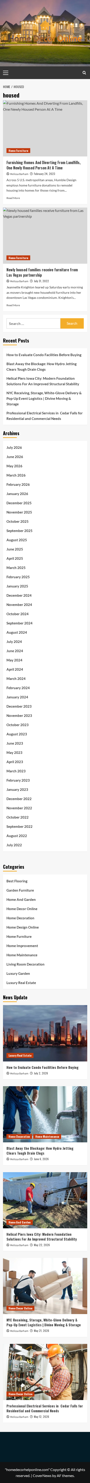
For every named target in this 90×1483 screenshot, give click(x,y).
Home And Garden (21, 899)
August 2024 (16, 632)
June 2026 (14, 457)
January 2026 (17, 494)
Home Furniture (18, 151)
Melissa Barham (19, 174)
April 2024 (14, 669)
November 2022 (19, 808)
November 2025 (19, 512)
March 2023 (16, 771)
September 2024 (19, 623)
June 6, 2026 (41, 1159)
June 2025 (14, 549)
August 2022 (16, 836)
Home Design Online (22, 927)
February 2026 (18, 484)
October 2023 (17, 725)
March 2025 (16, 568)
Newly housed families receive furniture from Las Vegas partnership (42, 272)
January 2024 (17, 697)
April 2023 (14, 762)
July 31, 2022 (41, 281)
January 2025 (17, 586)
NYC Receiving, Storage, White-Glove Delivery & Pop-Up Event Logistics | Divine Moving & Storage (44, 398)
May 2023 (14, 752)
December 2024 (19, 595)
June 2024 (14, 651)
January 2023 (17, 789)
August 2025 (16, 540)
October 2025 (17, 521)
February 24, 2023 (44, 174)
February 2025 (18, 577)
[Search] (84, 73)
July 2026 (14, 447)
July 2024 (14, 641)
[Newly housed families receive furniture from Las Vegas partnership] (45, 236)
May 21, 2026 (41, 1331)
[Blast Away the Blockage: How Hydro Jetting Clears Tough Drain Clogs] (45, 1114)
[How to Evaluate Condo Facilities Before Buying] (45, 1033)
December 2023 (19, 706)
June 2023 (14, 743)
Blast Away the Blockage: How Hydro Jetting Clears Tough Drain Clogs (41, 366)
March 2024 (16, 678)
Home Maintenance (21, 955)
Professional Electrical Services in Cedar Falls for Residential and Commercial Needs (44, 416)
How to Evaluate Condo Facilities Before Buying (43, 355)
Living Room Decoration (25, 964)
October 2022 (17, 817)
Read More (13, 198)
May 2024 (14, 660)
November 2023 (19, 715)
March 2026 (16, 475)
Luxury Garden (18, 973)
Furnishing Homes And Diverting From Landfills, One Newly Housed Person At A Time (43, 165)
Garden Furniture (20, 890)
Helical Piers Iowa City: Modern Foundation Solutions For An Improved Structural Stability (42, 381)
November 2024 (19, 604)
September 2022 (19, 826)
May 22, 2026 (42, 1245)
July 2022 (14, 845)
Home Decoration (20, 918)
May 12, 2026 (41, 1417)
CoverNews (42, 1475)
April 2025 (14, 558)
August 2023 (16, 734)
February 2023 (18, 780)
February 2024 (18, 688)
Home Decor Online (21, 909)
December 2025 (19, 503)
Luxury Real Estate (21, 983)
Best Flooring (16, 881)
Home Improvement (22, 946)
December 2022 (19, 799)
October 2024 (17, 614)
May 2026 (14, 466)
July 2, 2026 (41, 1073)
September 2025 (19, 531)
